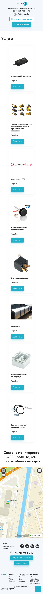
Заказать (17, 86)
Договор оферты (8, 588)
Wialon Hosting (11, 580)
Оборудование (25, 574)
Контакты (23, 577)
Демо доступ (22, 580)
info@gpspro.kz (23, 14)
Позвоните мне (21, 24)
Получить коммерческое (21, 19)
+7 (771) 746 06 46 (22, 11)
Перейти (14, 81)
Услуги (11, 577)
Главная (11, 574)
